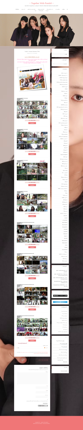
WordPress (48, 423)
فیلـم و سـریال (65, 179)
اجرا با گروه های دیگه (64, 100)
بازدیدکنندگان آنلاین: (64, 311)
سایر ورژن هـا (65, 120)
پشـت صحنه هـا (64, 161)
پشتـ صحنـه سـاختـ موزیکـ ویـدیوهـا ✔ (62, 107)
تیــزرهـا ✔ (65, 116)
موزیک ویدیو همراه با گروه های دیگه (62, 82)
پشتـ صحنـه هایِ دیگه (64, 109)
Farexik (65, 231)
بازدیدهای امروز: (65, 313)
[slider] (55, 295)
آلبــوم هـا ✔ (65, 86)
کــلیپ (66, 127)
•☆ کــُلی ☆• (64, 197)
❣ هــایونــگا (65, 152)
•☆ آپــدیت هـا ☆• (64, 73)
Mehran (65, 233)
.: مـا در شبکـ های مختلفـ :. (49, 9)
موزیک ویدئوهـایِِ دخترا (63, 80)
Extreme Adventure (37, 353)
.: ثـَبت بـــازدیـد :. (23, 9)
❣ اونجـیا (65, 141)
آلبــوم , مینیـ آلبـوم (64, 91)
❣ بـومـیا (65, 143)
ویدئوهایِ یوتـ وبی (64, 134)
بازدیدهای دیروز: (65, 315)
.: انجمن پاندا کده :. (41, 10)
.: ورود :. (35, 10)
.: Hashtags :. (17, 9)
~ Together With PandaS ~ (41, 3)
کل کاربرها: (65, 329)
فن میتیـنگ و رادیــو (64, 177)
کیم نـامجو (65, 209)
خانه (67, 9)
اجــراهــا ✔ (65, 95)
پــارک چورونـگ (64, 202)
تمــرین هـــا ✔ (65, 113)
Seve (66, 245)
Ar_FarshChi (65, 220)
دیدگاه (47, 371)
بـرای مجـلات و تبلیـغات (63, 159)
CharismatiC (64, 227)
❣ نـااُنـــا (65, 147)
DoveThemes (40, 423)
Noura (65, 238)
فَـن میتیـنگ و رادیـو (64, 125)
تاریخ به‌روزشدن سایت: (64, 331)
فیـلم (66, 193)
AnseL (66, 218)
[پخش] (66, 295)
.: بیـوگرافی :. (63, 9)
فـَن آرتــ (66, 168)
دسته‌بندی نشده (64, 261)
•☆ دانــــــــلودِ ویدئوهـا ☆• (63, 75)
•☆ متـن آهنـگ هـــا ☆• (63, 254)
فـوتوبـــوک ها (65, 170)
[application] (60, 296)
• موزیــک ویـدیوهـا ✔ (63, 77)
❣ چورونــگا (65, 145)
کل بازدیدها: (65, 320)
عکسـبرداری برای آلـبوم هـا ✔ (63, 123)
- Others (65, 215)
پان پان (66, 252)
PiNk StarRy (46, 352)
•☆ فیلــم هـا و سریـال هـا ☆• (63, 188)
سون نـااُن (65, 206)
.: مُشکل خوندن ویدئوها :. (41, 9)
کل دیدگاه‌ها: (65, 327)
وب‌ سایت (46, 395)
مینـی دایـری (65, 132)
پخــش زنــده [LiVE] (64, 104)
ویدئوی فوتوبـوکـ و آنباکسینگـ (63, 136)
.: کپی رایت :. (47, 10)
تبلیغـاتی (65, 111)
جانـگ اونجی (64, 204)
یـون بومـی (65, 211)
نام (47, 385)
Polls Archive (65, 362)
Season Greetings (64, 154)
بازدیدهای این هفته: (64, 318)
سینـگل (65, 93)
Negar (65, 236)
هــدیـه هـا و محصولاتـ (64, 186)
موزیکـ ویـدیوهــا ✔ (64, 184)
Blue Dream (39, 352)
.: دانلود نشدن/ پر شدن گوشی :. (31, 9)
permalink (46, 353)
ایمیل (47, 390)
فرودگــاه (65, 175)
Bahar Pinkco (64, 222)
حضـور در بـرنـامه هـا (27, 352)
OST (66, 89)
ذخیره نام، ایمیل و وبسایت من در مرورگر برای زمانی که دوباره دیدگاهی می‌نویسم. (37, 401)
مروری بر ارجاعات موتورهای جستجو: (62, 322)
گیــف (66, 181)
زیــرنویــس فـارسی (22, 352)
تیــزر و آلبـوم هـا (64, 163)
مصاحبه (65, 129)
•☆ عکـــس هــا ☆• (64, 138)
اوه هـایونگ (65, 199)
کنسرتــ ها (65, 102)
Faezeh (36, 53)
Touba (65, 247)
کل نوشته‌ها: (65, 325)
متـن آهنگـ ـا (65, 258)
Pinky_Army (64, 242)
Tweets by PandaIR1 (64, 371)
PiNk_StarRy (65, 274)
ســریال (65, 190)
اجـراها (66, 98)
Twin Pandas (64, 249)
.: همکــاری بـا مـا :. (57, 9)
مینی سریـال (65, 195)
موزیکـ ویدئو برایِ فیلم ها (63, 84)
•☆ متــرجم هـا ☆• (64, 213)
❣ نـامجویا (65, 150)
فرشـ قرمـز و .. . (64, 172)
